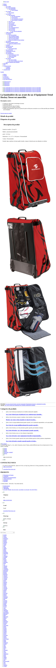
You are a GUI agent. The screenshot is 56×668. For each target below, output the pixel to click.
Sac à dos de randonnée (16, 31)
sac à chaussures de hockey (17, 18)
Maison (4, 4)
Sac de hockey (12, 15)
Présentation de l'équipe (8, 475)
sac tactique (8, 33)
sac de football (12, 28)
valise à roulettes (9, 32)
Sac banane (8, 41)
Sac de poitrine (14, 10)
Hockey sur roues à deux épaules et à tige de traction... (21, 419)
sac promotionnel (9, 53)
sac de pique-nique (13, 48)
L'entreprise (5, 476)
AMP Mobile (6, 488)
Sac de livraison (9, 49)
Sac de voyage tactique (14, 38)
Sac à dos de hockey (15, 16)
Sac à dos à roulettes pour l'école (16, 61)
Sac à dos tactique (12, 35)
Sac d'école (8, 58)
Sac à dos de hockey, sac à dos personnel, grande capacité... (22, 430)
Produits (5, 5)
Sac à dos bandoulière (10, 7)
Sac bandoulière (12, 9)
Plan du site (5, 487)
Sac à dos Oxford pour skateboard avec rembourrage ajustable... (24, 414)
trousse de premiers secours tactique (16, 40)
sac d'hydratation (12, 25)
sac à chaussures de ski (14, 27)
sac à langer (8, 11)
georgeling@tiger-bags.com (9, 469)
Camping (8, 44)
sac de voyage (12, 22)
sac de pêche (8, 52)
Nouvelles (5, 63)
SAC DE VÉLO (33, 489)
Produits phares (6, 486)
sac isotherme (9, 47)
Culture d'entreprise (7, 478)
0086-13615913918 (7, 466)
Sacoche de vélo (9, 46)
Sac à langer (11, 12)
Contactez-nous (6, 69)
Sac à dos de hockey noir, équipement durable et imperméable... (24, 436)
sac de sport (8, 14)
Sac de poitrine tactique (14, 36)
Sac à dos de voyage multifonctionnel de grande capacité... (22, 425)
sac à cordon (11, 57)
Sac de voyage (12, 30)
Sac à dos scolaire (12, 59)
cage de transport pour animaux (13, 62)
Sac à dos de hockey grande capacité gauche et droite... (21, 441)
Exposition (5, 480)
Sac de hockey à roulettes (16, 20)
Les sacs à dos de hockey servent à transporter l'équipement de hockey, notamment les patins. (26, 404)
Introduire (8, 68)
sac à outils (8, 6)
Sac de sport (11, 23)
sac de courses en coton (14, 54)
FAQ (4, 64)
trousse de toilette (12, 56)
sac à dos (11, 21)
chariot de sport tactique (14, 37)
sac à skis (11, 26)
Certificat (8, 67)
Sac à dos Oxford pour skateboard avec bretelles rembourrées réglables (20, 405)
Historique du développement (9, 477)
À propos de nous (7, 66)
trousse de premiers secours (12, 42)
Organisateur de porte (10, 51)
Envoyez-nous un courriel (6, 113)
